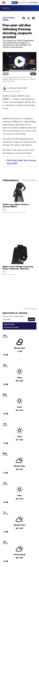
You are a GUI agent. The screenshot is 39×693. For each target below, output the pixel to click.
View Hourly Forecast (11, 327)
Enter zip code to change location (13, 316)
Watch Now (33, 2)
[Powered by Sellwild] (33, 309)
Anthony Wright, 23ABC (18, 88)
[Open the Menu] (4, 3)
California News (9, 19)
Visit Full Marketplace (29, 180)
